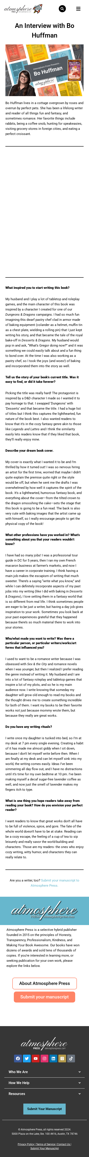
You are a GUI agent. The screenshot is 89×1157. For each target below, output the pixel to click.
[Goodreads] (62, 1058)
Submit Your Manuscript (44, 1148)
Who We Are (18, 1072)
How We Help (19, 1083)
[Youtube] (36, 1058)
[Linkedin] (53, 1058)
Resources (17, 1094)
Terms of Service (45, 1144)
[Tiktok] (71, 1058)
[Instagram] (44, 1058)
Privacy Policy (26, 1144)
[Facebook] (18, 1058)
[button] (62, 8)
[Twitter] (27, 1058)
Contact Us (63, 1144)
